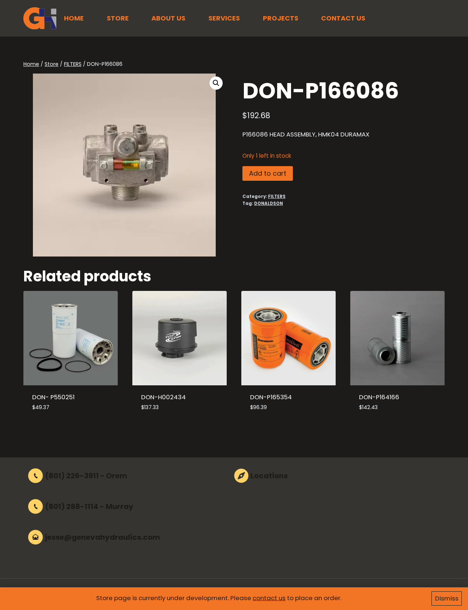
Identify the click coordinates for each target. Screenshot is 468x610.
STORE (118, 18)
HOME (74, 18)
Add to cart (267, 173)
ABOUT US (168, 18)
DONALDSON (268, 203)
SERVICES (224, 18)
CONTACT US (343, 18)
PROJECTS (280, 18)
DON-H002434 (163, 397)
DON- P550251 (53, 397)
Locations (269, 476)
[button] (216, 83)
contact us (269, 598)
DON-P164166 (379, 397)
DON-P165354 (271, 397)
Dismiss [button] (446, 598)
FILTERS (277, 196)
